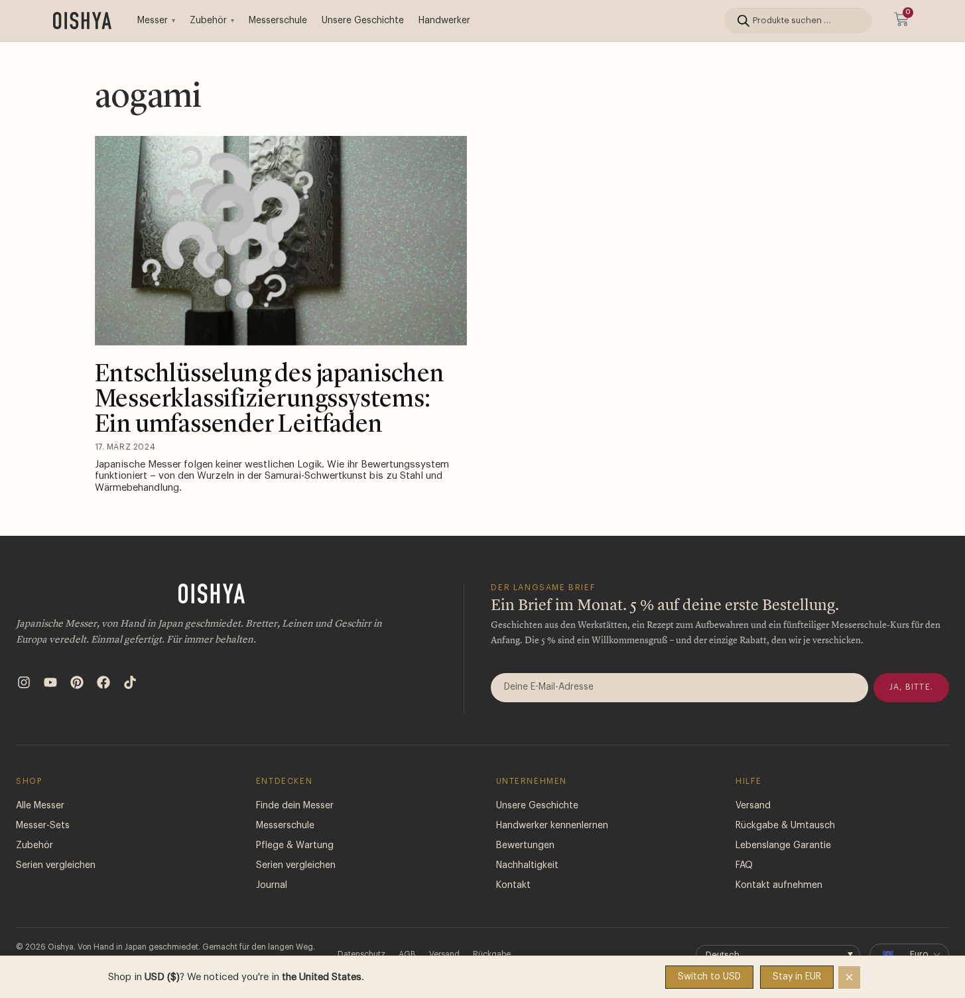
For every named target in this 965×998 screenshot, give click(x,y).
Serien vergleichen (56, 865)
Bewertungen (525, 845)
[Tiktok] (130, 682)
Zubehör (208, 20)
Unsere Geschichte (363, 20)
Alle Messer (40, 805)
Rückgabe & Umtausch (785, 825)
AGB (407, 954)
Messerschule (278, 20)
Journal (271, 885)
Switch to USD (709, 976)
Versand (753, 805)
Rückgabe (492, 954)
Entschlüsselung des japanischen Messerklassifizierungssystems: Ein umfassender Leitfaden (269, 400)
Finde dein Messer (295, 805)
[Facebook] (103, 682)
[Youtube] (50, 682)
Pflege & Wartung (295, 845)
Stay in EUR (797, 976)
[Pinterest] (77, 682)
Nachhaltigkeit (527, 865)
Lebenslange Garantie (783, 845)
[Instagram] (24, 682)
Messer (152, 20)
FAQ (744, 865)
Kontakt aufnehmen (779, 885)
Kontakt (513, 885)
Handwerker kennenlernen (552, 825)
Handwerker (444, 20)
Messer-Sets (43, 825)
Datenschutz (361, 954)
